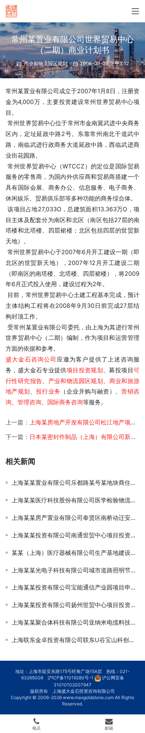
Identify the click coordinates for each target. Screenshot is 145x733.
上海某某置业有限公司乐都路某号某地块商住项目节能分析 (75, 482)
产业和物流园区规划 (45, 63)
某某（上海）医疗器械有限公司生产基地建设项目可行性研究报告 (75, 552)
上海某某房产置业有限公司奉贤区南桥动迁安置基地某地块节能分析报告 (75, 517)
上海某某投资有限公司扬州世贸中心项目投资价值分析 (75, 604)
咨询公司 (44, 359)
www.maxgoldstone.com (88, 697)
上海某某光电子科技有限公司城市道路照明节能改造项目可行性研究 (75, 570)
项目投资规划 (85, 370)
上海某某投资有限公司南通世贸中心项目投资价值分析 (75, 535)
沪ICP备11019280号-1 (70, 677)
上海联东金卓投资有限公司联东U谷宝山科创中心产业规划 (75, 639)
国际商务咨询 (65, 402)
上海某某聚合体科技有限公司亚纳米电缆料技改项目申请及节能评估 (75, 622)
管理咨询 (29, 402)
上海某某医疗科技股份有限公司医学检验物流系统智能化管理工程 (75, 500)
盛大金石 (18, 359)
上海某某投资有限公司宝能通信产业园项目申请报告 (75, 587)
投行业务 (48, 391)
